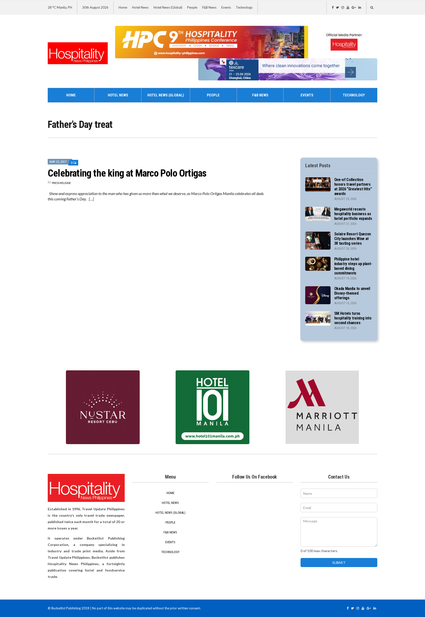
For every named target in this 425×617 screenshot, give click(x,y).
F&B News (209, 7)
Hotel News (140, 7)
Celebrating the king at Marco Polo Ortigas (127, 173)
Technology (244, 7)
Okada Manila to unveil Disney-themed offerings (352, 293)
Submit (339, 562)
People (192, 7)
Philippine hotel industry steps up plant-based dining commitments (353, 266)
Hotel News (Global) (167, 7)
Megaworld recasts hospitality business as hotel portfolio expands (353, 214)
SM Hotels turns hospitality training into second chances (353, 318)
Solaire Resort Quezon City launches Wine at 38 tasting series (352, 239)
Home (123, 7)
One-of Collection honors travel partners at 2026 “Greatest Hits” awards (353, 186)
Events (226, 7)
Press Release (61, 182)
